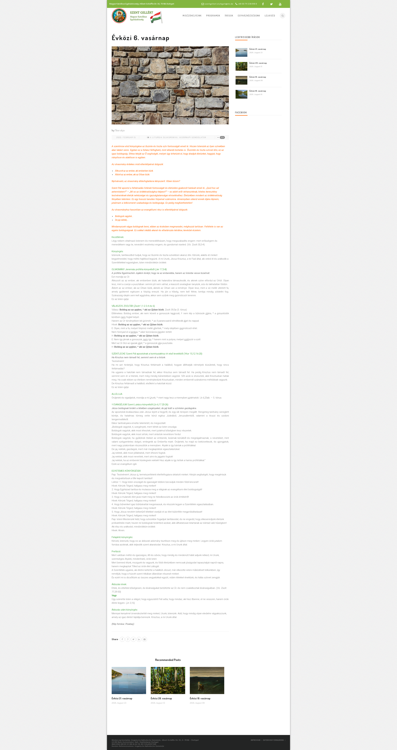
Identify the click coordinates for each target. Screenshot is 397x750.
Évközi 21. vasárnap (122, 698)
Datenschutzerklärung (273, 740)
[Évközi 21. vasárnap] (129, 681)
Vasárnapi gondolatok (192, 137)
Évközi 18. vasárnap (257, 91)
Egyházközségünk (249, 15)
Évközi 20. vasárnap (161, 698)
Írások (229, 15)
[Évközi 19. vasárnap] (207, 681)
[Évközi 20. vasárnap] (168, 681)
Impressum (255, 740)
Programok (213, 15)
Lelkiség (270, 15)
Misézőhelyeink (192, 15)
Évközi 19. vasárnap (200, 698)
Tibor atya (120, 130)
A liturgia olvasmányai (164, 137)
